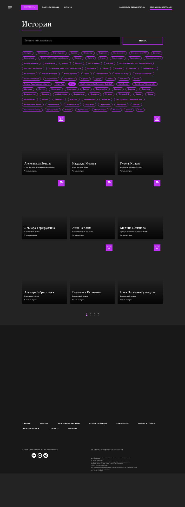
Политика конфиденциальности (107, 450)
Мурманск (91, 68)
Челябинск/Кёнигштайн (145, 84)
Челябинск (123, 84)
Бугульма (90, 104)
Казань (78, 58)
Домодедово (52, 110)
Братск (74, 53)
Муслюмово (83, 110)
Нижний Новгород (50, 74)
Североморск (51, 79)
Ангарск (27, 53)
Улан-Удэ (60, 84)
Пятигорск (59, 99)
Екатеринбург (101, 89)
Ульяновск (71, 89)
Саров (138, 94)
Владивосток (29, 94)
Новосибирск (29, 99)
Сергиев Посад (72, 104)
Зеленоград (29, 58)
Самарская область (143, 74)
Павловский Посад (32, 110)
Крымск (65, 63)
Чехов (150, 94)
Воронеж (103, 53)
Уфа (72, 84)
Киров (103, 58)
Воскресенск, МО (139, 53)
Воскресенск (119, 53)
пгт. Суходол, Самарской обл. (129, 99)
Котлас (45, 99)
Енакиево (95, 94)
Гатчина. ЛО (124, 94)
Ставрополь (79, 94)
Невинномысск (149, 68)
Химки (129, 110)
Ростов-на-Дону (121, 74)
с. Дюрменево (61, 94)
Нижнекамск (29, 74)
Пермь (86, 74)
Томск (136, 79)
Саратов (131, 89)
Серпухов (146, 89)
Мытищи (118, 68)
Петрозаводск (102, 74)
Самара (45, 94)
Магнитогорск (100, 110)
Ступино (84, 79)
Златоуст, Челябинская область (54, 58)
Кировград (121, 104)
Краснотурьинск (31, 63)
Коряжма (106, 99)
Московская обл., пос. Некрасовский (135, 63)
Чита (140, 110)
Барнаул (117, 89)
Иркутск (73, 99)
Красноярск (50, 63)
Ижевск (116, 110)
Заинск (68, 110)
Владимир (88, 53)
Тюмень (136, 104)
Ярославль (56, 89)
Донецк (156, 53)
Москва (109, 63)
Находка (132, 68)
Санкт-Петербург (31, 79)
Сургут (98, 79)
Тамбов (110, 79)
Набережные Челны (32, 104)
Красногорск (117, 58)
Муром (105, 68)
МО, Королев (94, 63)
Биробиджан (58, 53)
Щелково (28, 89)
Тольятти (123, 79)
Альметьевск (53, 104)
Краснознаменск (153, 58)
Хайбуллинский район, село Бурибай (96, 84)
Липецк (78, 63)
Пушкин (108, 94)
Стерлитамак (69, 79)
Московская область (33, 68)
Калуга (91, 58)
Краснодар (134, 58)
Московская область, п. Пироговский (65, 68)
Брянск (86, 89)
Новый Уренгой (70, 74)
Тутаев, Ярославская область (36, 84)
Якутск (42, 89)
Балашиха (42, 53)
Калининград (89, 99)
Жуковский (105, 104)
